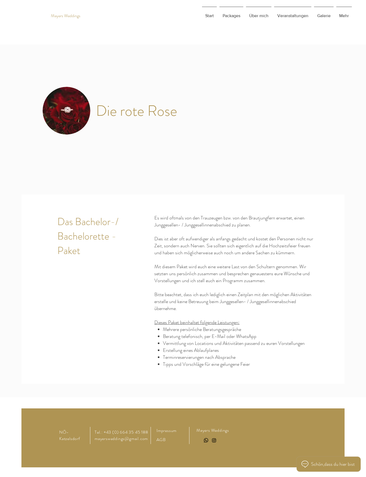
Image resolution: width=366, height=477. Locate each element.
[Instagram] (214, 440)
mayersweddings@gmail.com (121, 438)
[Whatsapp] (206, 440)
